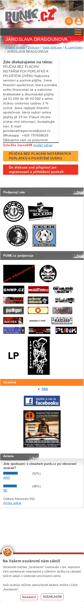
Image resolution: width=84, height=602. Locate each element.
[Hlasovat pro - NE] (17, 486)
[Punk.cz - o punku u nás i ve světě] (30, 14)
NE (5, 490)
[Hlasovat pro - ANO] (17, 473)
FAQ (45, 389)
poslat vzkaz (43, 145)
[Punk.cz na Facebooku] (42, 405)
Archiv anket (12, 503)
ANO (6, 477)
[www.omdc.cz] (42, 446)
